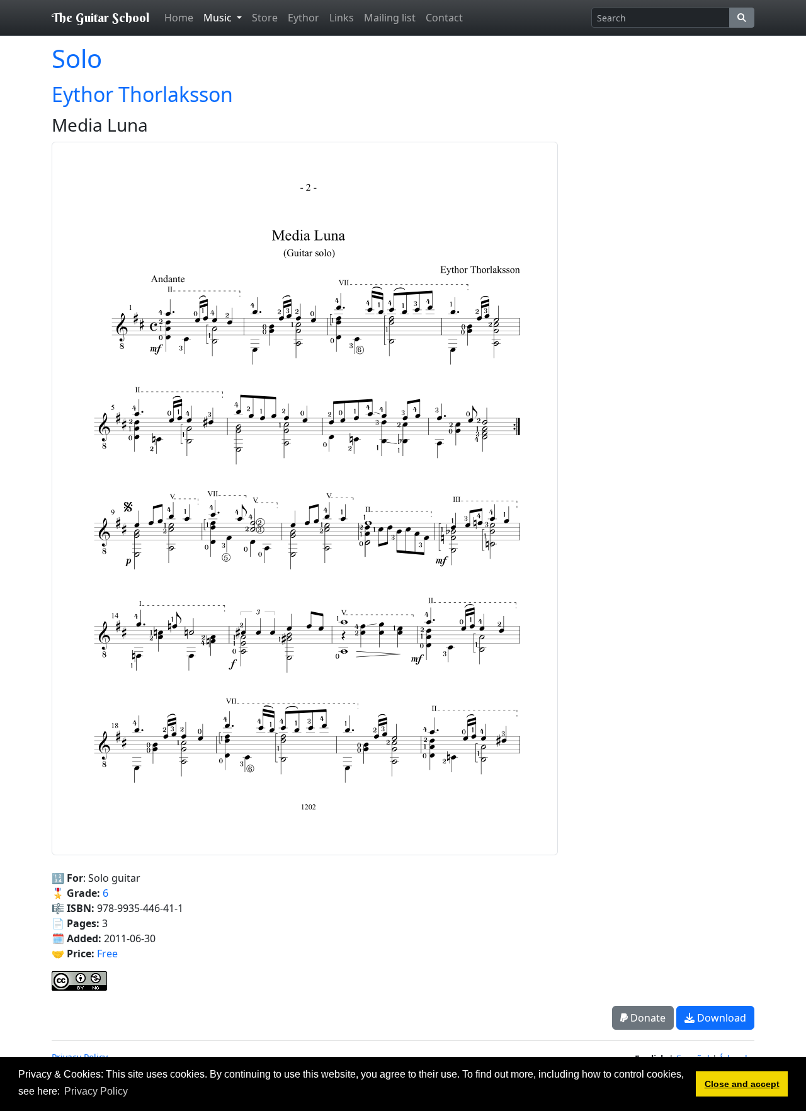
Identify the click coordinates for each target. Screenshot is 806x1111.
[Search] (741, 18)
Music (218, 18)
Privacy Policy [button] (96, 1091)
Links (341, 18)
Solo (77, 58)
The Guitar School (100, 17)
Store (265, 18)
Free (107, 953)
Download (720, 1018)
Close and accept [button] (742, 1084)
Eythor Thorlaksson (142, 94)
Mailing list (390, 18)
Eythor (303, 18)
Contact (444, 18)
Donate (647, 1018)
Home (178, 18)
